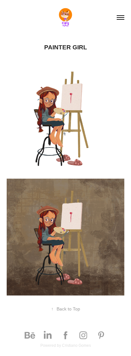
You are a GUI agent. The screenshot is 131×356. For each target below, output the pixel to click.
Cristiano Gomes (76, 345)
